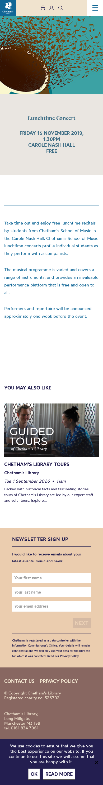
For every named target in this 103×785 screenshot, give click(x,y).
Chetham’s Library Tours (36, 464)
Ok (34, 774)
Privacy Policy (69, 656)
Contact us (19, 681)
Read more (59, 774)
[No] (96, 762)
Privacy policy (59, 681)
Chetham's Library (8, 8)
